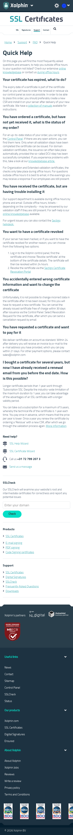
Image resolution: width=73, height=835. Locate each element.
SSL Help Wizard (18, 443)
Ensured (9, 741)
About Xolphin (12, 761)
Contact (46, 30)
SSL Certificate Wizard (22, 451)
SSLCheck (11, 581)
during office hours (48, 72)
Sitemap (9, 681)
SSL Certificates (15, 536)
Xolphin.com (11, 721)
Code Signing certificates (20, 552)
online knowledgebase (16, 214)
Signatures (26, 30)
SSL (17, 30)
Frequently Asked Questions (22, 586)
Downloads (12, 591)
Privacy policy (12, 787)
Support (37, 30)
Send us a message (20, 466)
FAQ (35, 42)
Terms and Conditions (17, 794)
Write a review (12, 781)
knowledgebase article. (41, 161)
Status (8, 701)
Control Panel (15, 138)
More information (56, 426)
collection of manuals (40, 105)
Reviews (9, 774)
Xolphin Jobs (11, 767)
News (7, 667)
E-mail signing (14, 543)
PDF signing (13, 547)
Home (8, 42)
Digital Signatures (16, 577)
